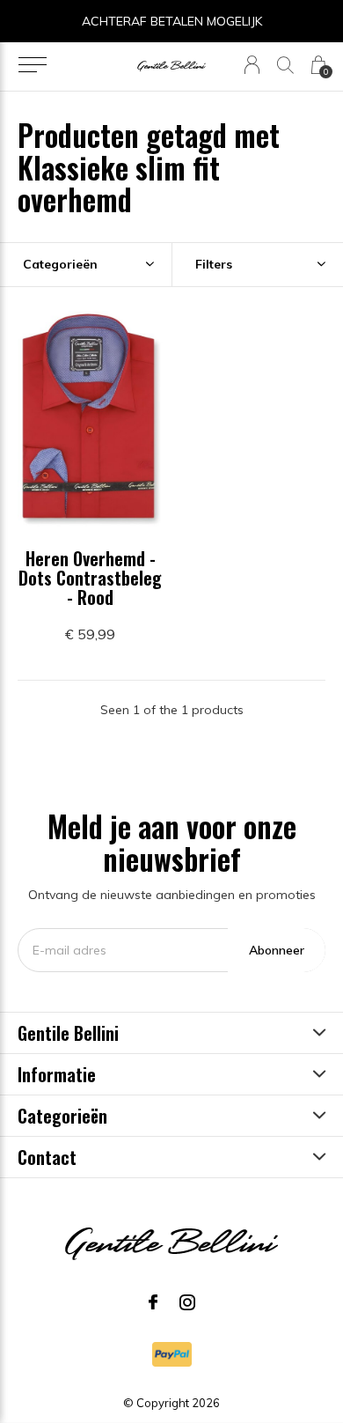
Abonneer (276, 950)
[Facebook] (153, 1302)
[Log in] (251, 64)
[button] (32, 65)
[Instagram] (187, 1302)
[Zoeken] (285, 64)
